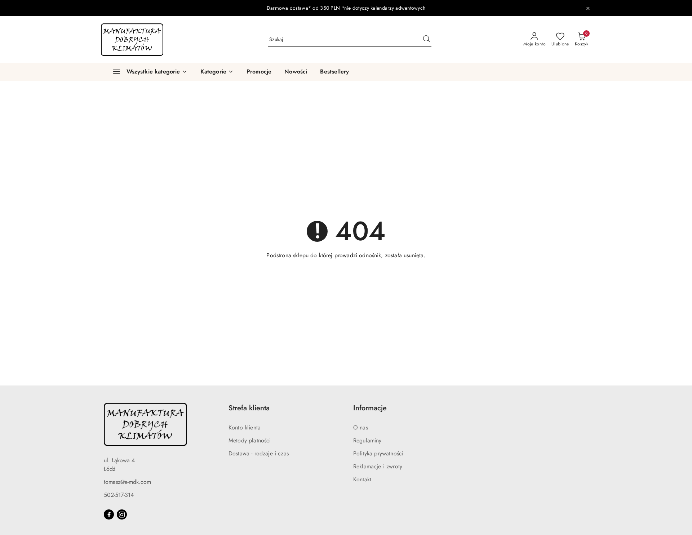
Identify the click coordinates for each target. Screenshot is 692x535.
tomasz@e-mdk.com (127, 482)
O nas (360, 427)
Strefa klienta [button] (249, 408)
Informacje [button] (370, 408)
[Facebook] (109, 514)
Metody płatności (250, 440)
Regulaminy (367, 440)
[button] (217, 72)
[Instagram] (122, 514)
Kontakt (362, 479)
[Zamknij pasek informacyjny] (588, 8)
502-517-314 (119, 495)
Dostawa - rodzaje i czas (259, 453)
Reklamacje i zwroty (377, 466)
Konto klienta (245, 427)
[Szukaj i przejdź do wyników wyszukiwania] (426, 39)
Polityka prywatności (378, 453)
